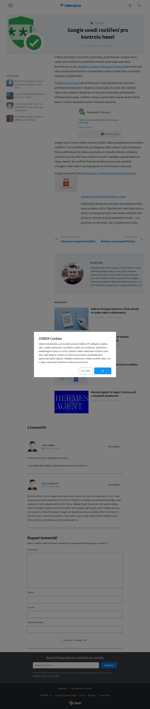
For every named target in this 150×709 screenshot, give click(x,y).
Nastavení (85, 370)
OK (103, 370)
